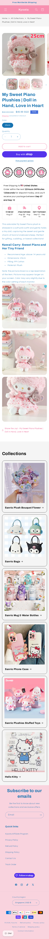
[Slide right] (46, 85)
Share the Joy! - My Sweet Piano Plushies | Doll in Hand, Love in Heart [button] (24, 430)
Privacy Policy (11, 840)
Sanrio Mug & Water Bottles (22, 615)
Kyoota (14, 922)
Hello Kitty (11, 777)
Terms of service (18, 927)
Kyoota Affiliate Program (16, 834)
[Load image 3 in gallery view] (36, 84)
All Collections (17, 18)
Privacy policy (38, 922)
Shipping (5, 116)
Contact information (26, 931)
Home (4, 18)
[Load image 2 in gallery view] (24, 84)
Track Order (10, 864)
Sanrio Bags (12, 561)
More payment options (25, 161)
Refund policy (25, 922)
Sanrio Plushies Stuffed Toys (22, 723)
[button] (5, 10)
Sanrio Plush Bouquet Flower (23, 507)
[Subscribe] (41, 815)
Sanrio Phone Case (16, 669)
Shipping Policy (12, 852)
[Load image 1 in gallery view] (12, 84)
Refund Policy (11, 846)
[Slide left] (3, 85)
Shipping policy (34, 927)
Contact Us (10, 858)
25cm (7, 125)
